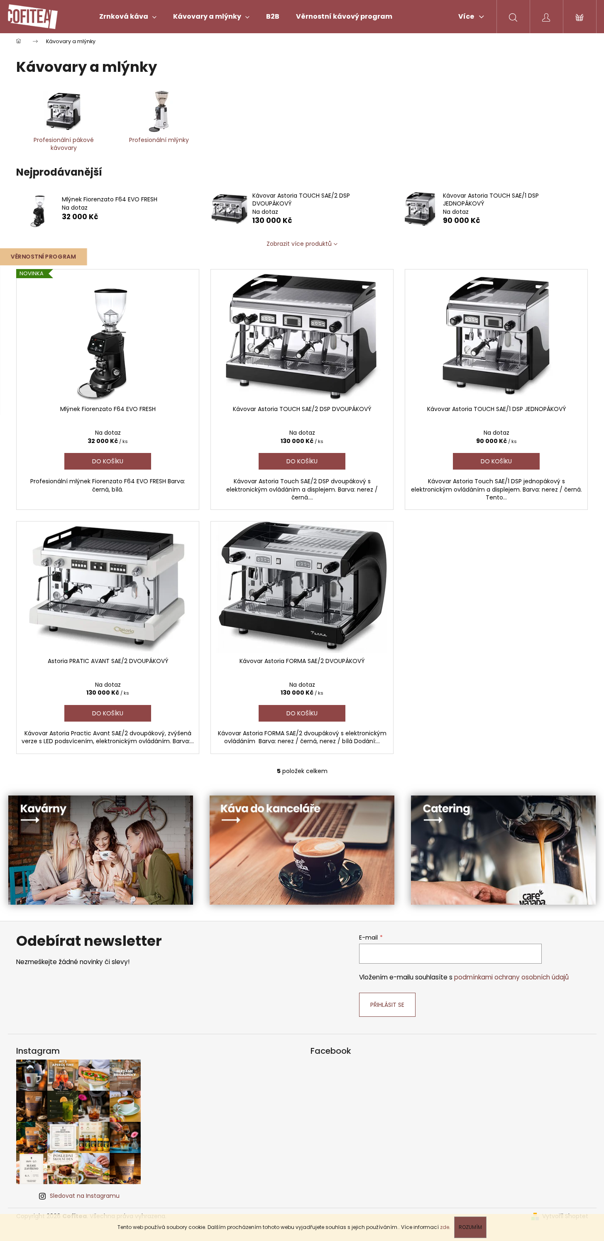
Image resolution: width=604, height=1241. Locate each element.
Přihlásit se (387, 1005)
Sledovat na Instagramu (85, 1196)
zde (444, 1227)
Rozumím (470, 1227)
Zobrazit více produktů (299, 244)
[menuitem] (128, 16)
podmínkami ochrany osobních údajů (511, 977)
